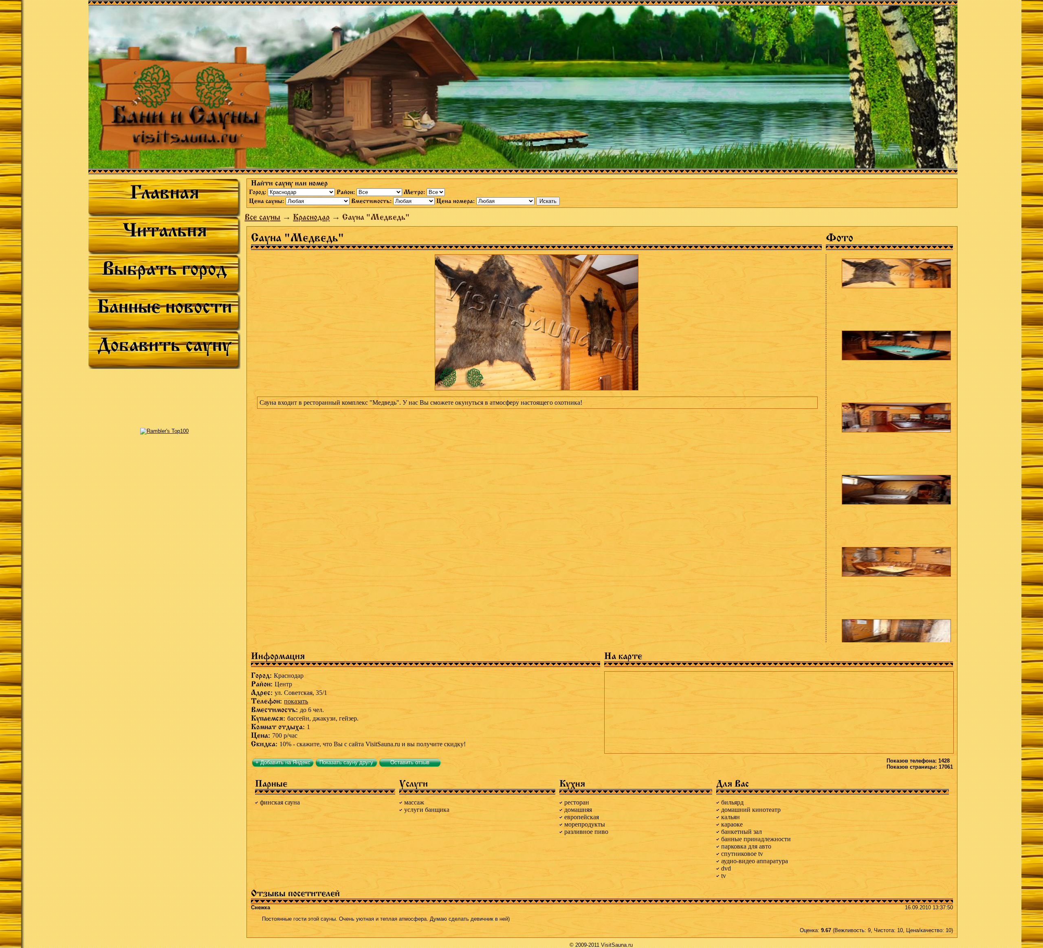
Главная (164, 192)
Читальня (164, 230)
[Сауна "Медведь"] (896, 273)
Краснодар (311, 217)
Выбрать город (164, 268)
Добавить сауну (164, 344)
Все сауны (262, 217)
